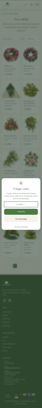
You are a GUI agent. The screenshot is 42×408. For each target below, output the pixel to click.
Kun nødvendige (21, 219)
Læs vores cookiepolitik (21, 227)
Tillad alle (21, 212)
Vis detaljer (19, 204)
